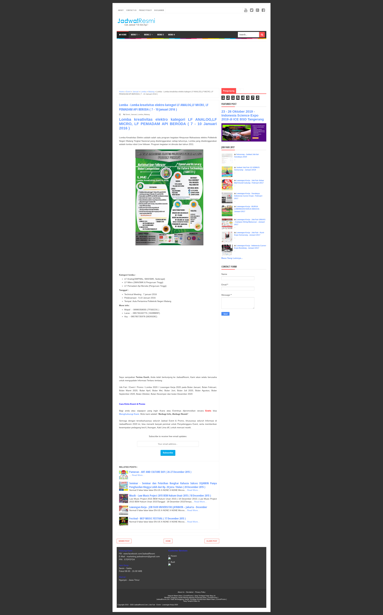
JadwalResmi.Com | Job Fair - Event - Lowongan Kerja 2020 (156, 605)
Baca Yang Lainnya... (232, 258)
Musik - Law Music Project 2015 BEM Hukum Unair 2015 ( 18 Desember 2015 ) (170, 495)
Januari (134, 114)
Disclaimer (159, 10)
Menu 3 (160, 34)
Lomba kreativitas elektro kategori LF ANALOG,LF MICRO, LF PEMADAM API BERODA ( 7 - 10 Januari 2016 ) (168, 123)
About (121, 10)
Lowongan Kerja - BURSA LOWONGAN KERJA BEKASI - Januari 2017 (247, 209)
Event (128, 114)
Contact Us (131, 10)
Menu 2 (147, 34)
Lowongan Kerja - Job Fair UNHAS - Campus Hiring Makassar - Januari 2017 (249, 222)
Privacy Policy (145, 10)
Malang (147, 114)
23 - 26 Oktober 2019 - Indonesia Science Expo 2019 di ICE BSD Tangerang (242, 115)
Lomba (140, 114)
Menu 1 (134, 34)
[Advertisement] (191, 62)
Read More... (138, 475)
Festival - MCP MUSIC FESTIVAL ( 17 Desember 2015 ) (157, 518)
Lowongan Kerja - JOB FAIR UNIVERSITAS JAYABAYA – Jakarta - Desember (168, 507)
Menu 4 (171, 34)
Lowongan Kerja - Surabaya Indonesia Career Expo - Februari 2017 (248, 196)
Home (123, 34)
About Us (181, 592)
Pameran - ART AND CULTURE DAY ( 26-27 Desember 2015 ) (160, 472)
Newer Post (124, 541)
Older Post (211, 541)
